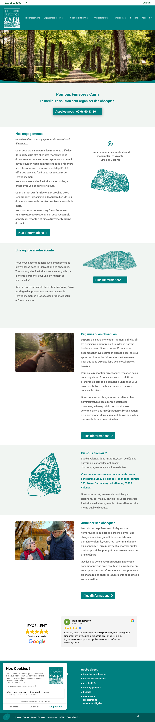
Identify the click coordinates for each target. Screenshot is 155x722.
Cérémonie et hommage (80, 18)
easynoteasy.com (54, 717)
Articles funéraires (101, 18)
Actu (144, 18)
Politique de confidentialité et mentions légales (92, 700)
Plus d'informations (31, 233)
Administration (74, 717)
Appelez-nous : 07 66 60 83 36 (75, 111)
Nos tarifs (134, 18)
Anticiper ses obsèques (94, 678)
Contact (146, 3)
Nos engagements (32, 18)
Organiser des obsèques (53, 18)
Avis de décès (120, 18)
